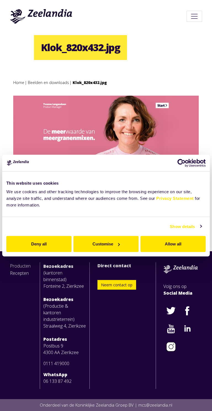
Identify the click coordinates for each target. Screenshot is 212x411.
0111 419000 (56, 363)
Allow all (173, 244)
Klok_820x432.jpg (90, 82)
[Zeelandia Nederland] (41, 16)
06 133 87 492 (57, 381)
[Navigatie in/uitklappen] (194, 16)
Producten (20, 266)
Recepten (19, 273)
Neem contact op (116, 284)
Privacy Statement (175, 198)
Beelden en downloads (48, 82)
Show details (182, 226)
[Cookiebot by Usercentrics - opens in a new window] (181, 163)
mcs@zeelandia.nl (155, 405)
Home (18, 82)
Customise (102, 244)
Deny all (39, 244)
